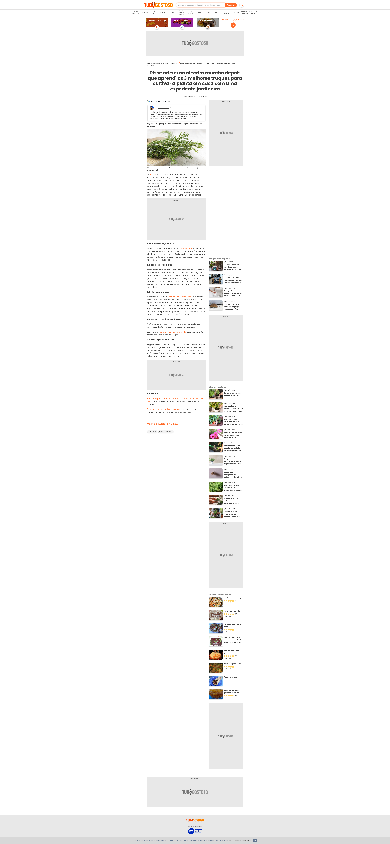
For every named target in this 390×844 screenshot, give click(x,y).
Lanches (236, 12)
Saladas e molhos (190, 12)
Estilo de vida (152, 432)
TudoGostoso (151, 62)
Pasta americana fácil (231, 652)
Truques (179, 62)
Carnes (163, 12)
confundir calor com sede (179, 297)
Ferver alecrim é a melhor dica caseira (164, 409)
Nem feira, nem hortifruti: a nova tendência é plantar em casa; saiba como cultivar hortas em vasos (233, 421)
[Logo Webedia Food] (195, 831)
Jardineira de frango (233, 598)
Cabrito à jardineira (232, 664)
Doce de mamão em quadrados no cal (232, 691)
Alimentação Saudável (245, 12)
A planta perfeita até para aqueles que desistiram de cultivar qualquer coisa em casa (233, 435)
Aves (172, 12)
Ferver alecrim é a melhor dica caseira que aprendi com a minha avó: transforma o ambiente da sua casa (232, 501)
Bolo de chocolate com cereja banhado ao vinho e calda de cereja (233, 640)
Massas (208, 12)
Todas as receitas (254, 12)
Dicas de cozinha (169, 62)
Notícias (145, 12)
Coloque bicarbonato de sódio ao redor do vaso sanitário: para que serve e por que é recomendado (233, 293)
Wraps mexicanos (232, 677)
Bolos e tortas (154, 12)
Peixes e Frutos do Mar (181, 12)
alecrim (152, 174)
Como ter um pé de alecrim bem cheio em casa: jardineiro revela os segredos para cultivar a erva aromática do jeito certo (232, 448)
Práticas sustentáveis (165, 432)
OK (255, 840)
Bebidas (218, 12)
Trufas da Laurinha (232, 611)
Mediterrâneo (185, 248)
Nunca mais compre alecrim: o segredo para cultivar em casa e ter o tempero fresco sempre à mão (233, 395)
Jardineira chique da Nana (233, 625)
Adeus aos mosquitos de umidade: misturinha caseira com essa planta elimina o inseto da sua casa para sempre (233, 474)
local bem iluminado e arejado (172, 332)
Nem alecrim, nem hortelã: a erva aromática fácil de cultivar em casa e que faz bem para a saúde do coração (232, 487)
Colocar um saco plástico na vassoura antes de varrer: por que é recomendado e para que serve (233, 267)
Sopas (199, 12)
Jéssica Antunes (163, 108)
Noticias (159, 62)
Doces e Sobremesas (227, 12)
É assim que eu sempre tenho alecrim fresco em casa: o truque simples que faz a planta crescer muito (233, 514)
